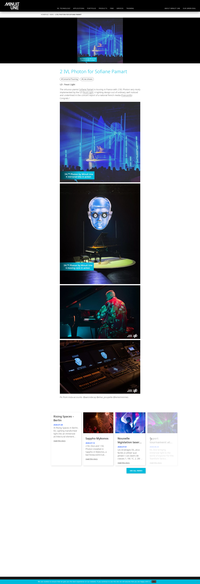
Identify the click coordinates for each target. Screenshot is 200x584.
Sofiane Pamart (86, 89)
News (52, 15)
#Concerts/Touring (69, 79)
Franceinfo (127, 95)
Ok (154, 581)
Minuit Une (12, 5)
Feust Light (88, 92)
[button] (162, 439)
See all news (136, 470)
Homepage (44, 15)
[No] (197, 582)
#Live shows (86, 79)
